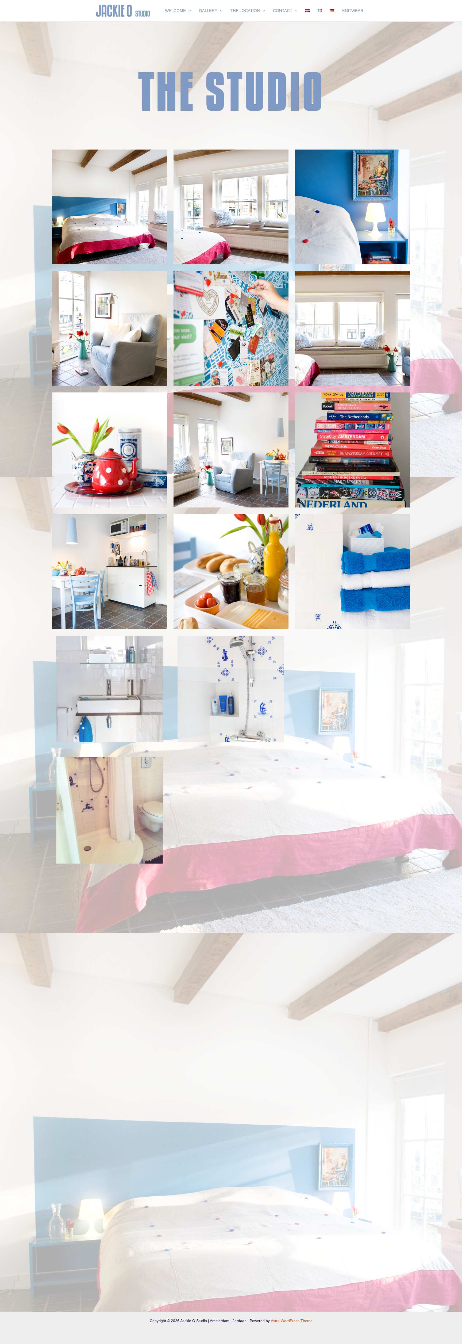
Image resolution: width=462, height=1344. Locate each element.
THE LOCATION (245, 10)
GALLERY (208, 10)
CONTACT (282, 10)
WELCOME (175, 10)
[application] (188, 10)
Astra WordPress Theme (292, 1321)
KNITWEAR (352, 10)
